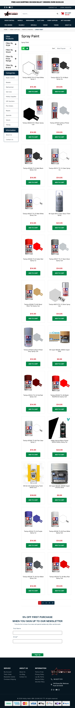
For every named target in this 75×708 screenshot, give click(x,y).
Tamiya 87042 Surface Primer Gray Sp (59, 123)
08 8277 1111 (58, 679)
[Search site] (57, 13)
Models (8, 82)
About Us (68, 25)
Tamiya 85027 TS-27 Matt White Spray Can (33, 214)
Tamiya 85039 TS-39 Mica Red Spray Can (59, 577)
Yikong (56, 25)
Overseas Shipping (10, 679)
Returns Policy (39, 679)
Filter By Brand (9, 66)
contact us (53, 7)
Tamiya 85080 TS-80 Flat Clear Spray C (33, 441)
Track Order (8, 674)
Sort (53, 48)
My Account (7, 672)
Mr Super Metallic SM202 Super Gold (59, 350)
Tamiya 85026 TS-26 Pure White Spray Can (59, 532)
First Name (17, 628)
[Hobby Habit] (11, 13)
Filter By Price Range (9, 58)
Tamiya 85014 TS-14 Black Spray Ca (59, 78)
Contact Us (9, 139)
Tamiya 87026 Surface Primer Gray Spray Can (33, 350)
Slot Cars (9, 92)
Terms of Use (39, 672)
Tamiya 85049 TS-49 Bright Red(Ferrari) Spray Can (59, 396)
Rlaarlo (21, 25)
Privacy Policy (39, 674)
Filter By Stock (9, 51)
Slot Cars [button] (40, 20)
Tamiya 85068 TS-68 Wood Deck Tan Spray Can (33, 305)
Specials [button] (34, 25)
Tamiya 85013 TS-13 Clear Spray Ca (59, 169)
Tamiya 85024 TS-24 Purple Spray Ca (33, 532)
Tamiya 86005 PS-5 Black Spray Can (33, 123)
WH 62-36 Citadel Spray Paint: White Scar (33, 486)
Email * (15, 637)
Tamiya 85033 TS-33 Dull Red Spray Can (33, 396)
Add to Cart (33, 91)
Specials (8, 115)
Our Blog (22, 674)
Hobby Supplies (11, 96)
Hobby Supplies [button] (52, 20)
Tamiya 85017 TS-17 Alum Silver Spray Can (59, 259)
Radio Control (10, 78)
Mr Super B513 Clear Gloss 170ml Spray (59, 214)
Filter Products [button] (10, 37)
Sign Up (37, 655)
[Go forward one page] (52, 603)
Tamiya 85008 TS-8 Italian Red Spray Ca (33, 259)
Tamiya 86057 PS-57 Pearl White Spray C (33, 78)
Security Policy (40, 682)
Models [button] (20, 20)
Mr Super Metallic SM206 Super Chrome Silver (59, 486)
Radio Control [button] (9, 20)
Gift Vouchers (65, 20)
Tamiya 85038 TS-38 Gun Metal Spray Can (33, 577)
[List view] (27, 48)
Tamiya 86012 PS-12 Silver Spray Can (59, 305)
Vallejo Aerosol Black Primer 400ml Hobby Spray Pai (59, 441)
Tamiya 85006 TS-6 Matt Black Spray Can (33, 169)
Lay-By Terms (39, 677)
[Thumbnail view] (23, 48)
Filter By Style (9, 44)
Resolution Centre (9, 677)
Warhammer (30, 20)
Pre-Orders (8, 25)
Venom (45, 25)
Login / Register (65, 7)
